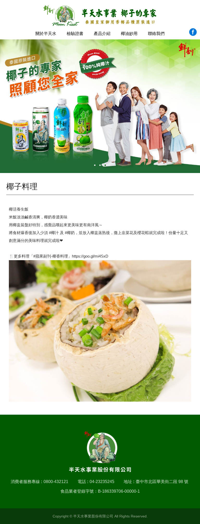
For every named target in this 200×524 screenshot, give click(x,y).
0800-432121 (55, 481)
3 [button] (105, 165)
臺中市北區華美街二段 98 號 (162, 481)
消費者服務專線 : (26, 481)
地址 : (129, 481)
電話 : (83, 481)
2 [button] (100, 165)
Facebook (193, 32)
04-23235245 (102, 481)
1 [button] (94, 165)
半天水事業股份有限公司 (100, 15)
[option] (100, 106)
